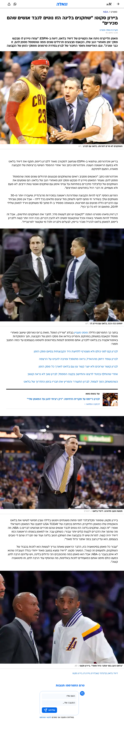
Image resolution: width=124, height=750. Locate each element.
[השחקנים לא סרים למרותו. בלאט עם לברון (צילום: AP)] (62, 100)
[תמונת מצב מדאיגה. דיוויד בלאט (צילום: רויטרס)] (62, 465)
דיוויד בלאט (113, 673)
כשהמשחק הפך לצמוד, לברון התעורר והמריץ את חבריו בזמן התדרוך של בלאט (71, 381)
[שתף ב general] (9, 4)
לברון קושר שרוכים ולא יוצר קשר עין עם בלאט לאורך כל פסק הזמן (78, 366)
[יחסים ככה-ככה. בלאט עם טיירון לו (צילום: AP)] (62, 278)
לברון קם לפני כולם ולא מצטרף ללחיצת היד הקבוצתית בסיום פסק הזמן (76, 351)
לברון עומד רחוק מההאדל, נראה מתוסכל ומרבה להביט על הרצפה (78, 359)
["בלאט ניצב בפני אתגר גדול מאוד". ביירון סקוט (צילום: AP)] (62, 620)
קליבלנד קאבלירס (99, 673)
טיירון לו (86, 673)
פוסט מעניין (81, 332)
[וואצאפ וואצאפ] (14, 4)
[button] (109, 4)
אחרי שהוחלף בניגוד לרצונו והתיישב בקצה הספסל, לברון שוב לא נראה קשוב (73, 374)
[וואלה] (62, 4)
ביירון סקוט (77, 673)
